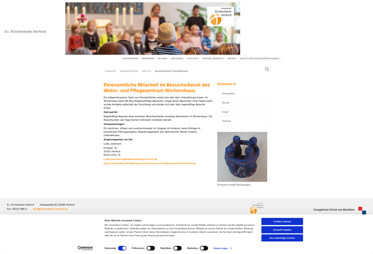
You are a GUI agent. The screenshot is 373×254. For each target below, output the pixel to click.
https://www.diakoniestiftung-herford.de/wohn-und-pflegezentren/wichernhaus (150, 163)
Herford (146, 71)
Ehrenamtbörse (129, 71)
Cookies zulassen (282, 221)
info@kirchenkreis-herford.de (50, 208)
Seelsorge (177, 58)
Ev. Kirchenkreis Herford (25, 31)
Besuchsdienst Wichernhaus (171, 71)
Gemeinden (147, 58)
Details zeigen (220, 248)
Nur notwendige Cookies (282, 238)
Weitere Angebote (213, 58)
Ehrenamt (192, 58)
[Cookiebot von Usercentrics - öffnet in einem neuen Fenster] (85, 248)
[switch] (151, 248)
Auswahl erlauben (282, 230)
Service (231, 58)
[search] (267, 69)
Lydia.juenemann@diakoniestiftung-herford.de (130, 159)
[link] (130, 58)
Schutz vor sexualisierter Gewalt (260, 58)
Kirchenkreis (130, 58)
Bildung (162, 58)
